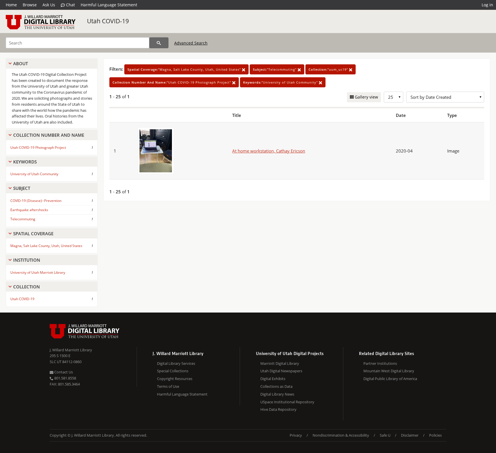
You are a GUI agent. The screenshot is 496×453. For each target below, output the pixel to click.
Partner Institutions (380, 363)
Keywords (25, 162)
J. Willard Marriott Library (71, 349)
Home (11, 4)
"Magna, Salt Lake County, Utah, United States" (184, 69)
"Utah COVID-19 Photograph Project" (172, 82)
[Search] (158, 42)
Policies (435, 435)
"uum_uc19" (329, 69)
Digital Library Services (176, 363)
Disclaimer (409, 435)
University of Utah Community (34, 173)
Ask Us (48, 4)
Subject (21, 188)
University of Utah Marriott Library (37, 272)
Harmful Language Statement (109, 4)
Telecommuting (22, 219)
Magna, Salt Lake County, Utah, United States (46, 245)
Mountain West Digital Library (388, 370)
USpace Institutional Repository (287, 401)
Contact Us (63, 372)
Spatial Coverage (33, 233)
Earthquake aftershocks (29, 209)
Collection (26, 287)
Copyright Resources (174, 378)
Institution (26, 260)
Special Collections (172, 370)
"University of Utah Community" (281, 82)
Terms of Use (168, 386)
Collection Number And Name (48, 135)
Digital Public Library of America (390, 378)
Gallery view (366, 97)
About (20, 63)
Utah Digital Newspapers (281, 370)
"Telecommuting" (275, 69)
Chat (70, 4)
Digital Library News (277, 394)
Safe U (385, 435)
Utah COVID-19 (108, 21)
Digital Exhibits (272, 378)
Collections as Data (276, 386)
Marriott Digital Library (279, 363)
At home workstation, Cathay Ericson (268, 151)
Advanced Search (191, 43)
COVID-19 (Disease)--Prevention (35, 200)
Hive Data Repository (278, 409)
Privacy (296, 435)
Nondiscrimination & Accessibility (341, 435)
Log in (487, 4)
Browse (30, 4)
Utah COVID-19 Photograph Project (38, 147)
